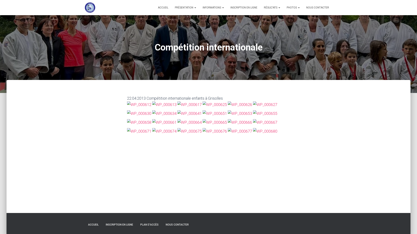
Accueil (163, 7)
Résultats (271, 7)
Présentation (184, 7)
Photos (292, 7)
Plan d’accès (149, 224)
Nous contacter (317, 7)
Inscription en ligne (243, 7)
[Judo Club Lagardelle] (90, 7)
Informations (212, 7)
